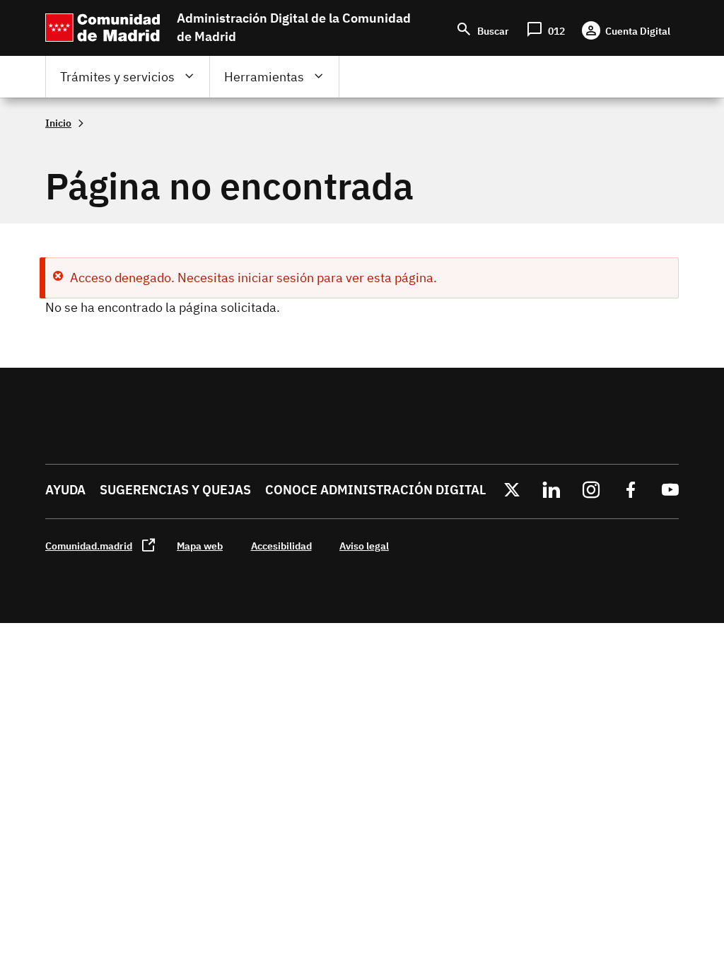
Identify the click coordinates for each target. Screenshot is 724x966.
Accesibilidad (281, 545)
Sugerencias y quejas (175, 490)
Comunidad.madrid (88, 545)
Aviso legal (364, 545)
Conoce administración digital (375, 490)
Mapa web (200, 545)
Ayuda (65, 490)
